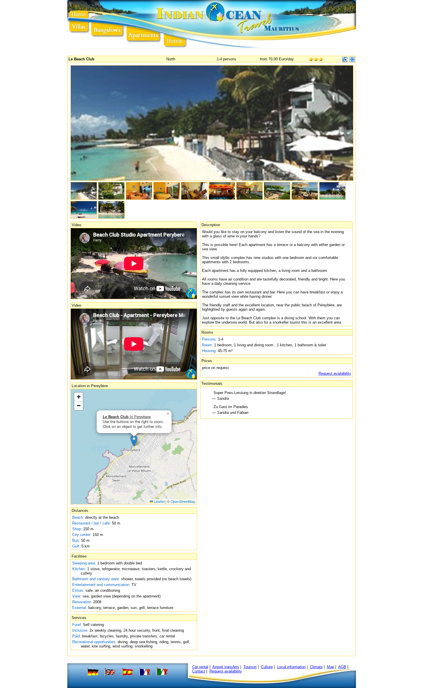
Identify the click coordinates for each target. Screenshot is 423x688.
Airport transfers (225, 667)
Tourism (250, 667)
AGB (342, 667)
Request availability (335, 373)
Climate (316, 667)
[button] (134, 441)
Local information (291, 667)
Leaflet (159, 501)
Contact (198, 671)
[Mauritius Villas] (78, 34)
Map (330, 667)
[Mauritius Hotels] (175, 34)
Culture (267, 667)
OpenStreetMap (183, 501)
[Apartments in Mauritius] (143, 34)
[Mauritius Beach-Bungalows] (107, 34)
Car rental (200, 667)
